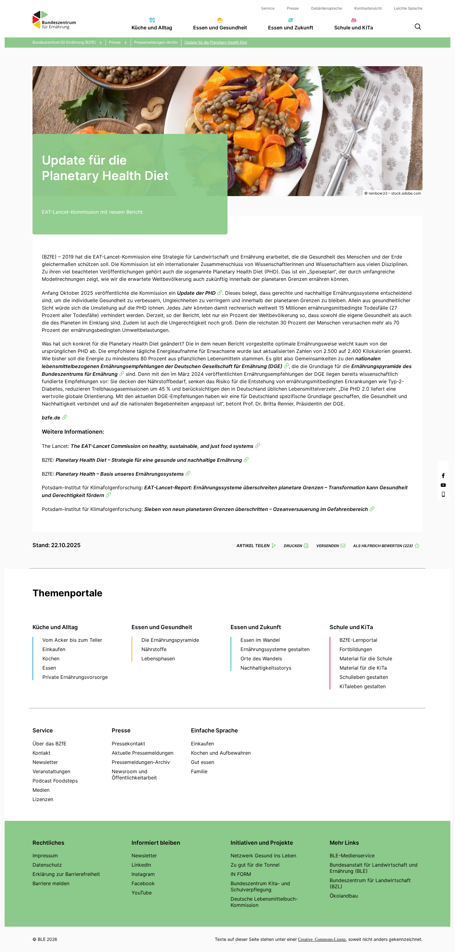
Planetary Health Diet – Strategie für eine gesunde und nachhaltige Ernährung (149, 460)
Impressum (45, 855)
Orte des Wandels (261, 658)
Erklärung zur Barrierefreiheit (66, 874)
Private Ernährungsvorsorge (75, 677)
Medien (41, 790)
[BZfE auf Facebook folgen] (443, 475)
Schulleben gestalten (364, 677)
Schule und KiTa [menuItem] (353, 27)
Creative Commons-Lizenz (322, 939)
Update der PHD (196, 293)
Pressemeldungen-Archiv (141, 762)
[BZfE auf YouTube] (443, 484)
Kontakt (41, 753)
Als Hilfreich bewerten (383, 545)
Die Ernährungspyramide (170, 640)
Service (268, 8)
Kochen (50, 658)
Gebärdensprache (326, 8)
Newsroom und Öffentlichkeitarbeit (134, 774)
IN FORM (241, 874)
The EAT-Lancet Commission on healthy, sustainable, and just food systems (162, 446)
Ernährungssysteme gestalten (275, 649)
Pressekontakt (128, 743)
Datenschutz (47, 865)
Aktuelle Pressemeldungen (142, 753)
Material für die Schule (366, 658)
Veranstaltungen (51, 771)
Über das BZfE (49, 743)
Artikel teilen (253, 545)
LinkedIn (141, 865)
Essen (49, 668)
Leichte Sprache (408, 8)
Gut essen (202, 762)
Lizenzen (42, 799)
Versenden (327, 545)
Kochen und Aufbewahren (221, 753)
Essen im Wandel (260, 640)
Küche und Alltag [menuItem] (152, 27)
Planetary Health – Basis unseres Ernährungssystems (120, 474)
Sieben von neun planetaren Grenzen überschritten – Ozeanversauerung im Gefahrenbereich (256, 509)
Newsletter (45, 762)
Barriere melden (50, 883)
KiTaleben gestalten (363, 686)
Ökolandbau (344, 896)
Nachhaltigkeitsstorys (265, 668)
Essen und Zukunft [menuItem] (290, 27)
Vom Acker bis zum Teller (72, 640)
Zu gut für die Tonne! (255, 865)
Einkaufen (53, 649)
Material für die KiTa (363, 668)
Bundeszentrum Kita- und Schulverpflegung (260, 886)
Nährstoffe (154, 649)
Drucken (293, 545)
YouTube (142, 893)
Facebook (143, 883)
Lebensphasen (158, 658)
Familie (199, 771)
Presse (293, 8)
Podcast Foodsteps (55, 781)
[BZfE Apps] (443, 494)
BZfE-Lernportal (358, 640)
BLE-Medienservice (352, 855)
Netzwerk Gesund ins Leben (263, 855)
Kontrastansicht (368, 8)
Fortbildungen (356, 649)
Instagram (143, 874)
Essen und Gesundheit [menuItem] (220, 27)
